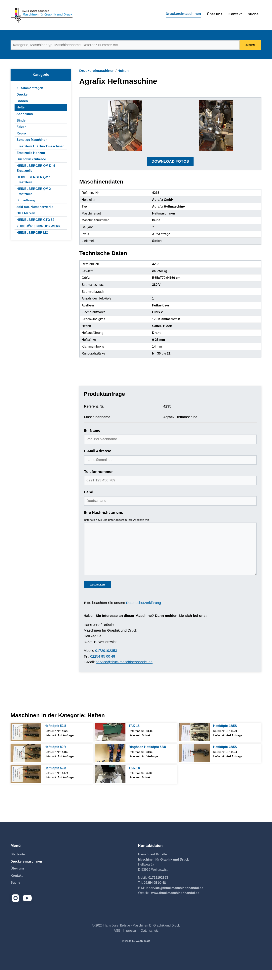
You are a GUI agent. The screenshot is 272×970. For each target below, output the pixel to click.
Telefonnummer (98, 472)
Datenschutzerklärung (143, 603)
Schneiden (25, 114)
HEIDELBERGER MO (32, 232)
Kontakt (235, 14)
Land (88, 492)
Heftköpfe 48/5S (225, 726)
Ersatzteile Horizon (31, 153)
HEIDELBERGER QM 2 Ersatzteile (34, 191)
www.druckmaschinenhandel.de (175, 893)
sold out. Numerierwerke (35, 207)
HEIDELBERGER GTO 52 (35, 219)
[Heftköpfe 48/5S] (194, 732)
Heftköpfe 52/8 (55, 726)
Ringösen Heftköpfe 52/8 (147, 747)
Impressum (130, 930)
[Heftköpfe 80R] (26, 753)
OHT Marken (26, 213)
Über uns (214, 14)
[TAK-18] (110, 774)
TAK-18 (134, 768)
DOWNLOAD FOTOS (170, 161)
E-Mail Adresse (97, 451)
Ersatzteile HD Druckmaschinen (41, 146)
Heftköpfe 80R (55, 747)
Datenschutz (150, 930)
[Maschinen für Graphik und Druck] (42, 15)
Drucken (23, 94)
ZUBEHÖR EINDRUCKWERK (39, 226)
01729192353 (106, 651)
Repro (21, 133)
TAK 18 (134, 726)
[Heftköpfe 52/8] (26, 732)
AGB (117, 930)
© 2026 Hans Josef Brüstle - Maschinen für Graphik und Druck (136, 925)
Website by (136, 940)
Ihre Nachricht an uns (103, 512)
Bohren (22, 101)
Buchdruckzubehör (31, 159)
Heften (21, 107)
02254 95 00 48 (102, 656)
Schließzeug (26, 200)
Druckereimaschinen (183, 14)
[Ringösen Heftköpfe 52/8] (110, 753)
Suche (253, 14)
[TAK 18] (110, 732)
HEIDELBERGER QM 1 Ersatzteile (34, 180)
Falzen (21, 126)
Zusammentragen (30, 88)
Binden (22, 120)
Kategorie (41, 75)
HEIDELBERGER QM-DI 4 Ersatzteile (36, 168)
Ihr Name (92, 430)
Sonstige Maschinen (32, 139)
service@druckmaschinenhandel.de (124, 662)
